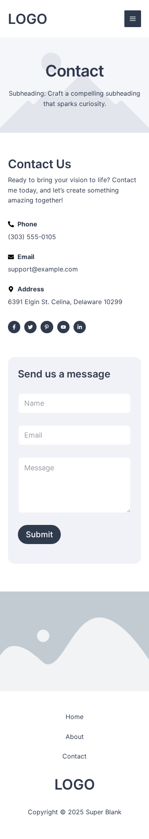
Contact (74, 756)
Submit (39, 534)
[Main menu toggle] (132, 18)
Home (74, 717)
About (75, 737)
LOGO (27, 18)
